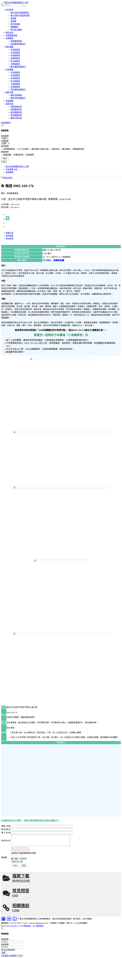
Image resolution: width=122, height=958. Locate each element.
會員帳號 (5, 939)
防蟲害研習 (18, 155)
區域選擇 (5, 136)
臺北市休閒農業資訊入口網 (17, 166)
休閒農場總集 (16, 41)
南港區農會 (15, 58)
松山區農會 (15, 61)
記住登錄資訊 (9, 950)
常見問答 (20, 892)
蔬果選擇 (30, 155)
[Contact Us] (4, 919)
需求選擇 (5, 146)
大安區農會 (15, 84)
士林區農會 (15, 52)
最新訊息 (9, 104)
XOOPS (13, 926)
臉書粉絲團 (58, 260)
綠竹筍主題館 (16, 30)
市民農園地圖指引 (18, 90)
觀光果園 (66, 149)
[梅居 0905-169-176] (7, 178)
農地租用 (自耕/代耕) (40, 149)
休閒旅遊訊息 (16, 107)
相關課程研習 (78, 149)
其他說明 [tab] (9, 236)
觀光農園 (9, 47)
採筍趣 (13, 18)
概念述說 (9, 33)
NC (34, 926)
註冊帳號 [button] (13, 956)
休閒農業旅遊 (11, 35)
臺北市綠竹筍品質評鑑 (20, 15)
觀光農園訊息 (16, 112)
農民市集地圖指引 (18, 98)
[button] (5, 158)
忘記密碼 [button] (5, 956)
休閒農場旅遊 (9, 149)
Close (4, 162)
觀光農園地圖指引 (18, 67)
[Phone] (15, 919)
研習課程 (9, 101)
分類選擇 (5, 141)
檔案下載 (21, 878)
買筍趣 (13, 21)
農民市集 (9, 92)
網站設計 (27, 926)
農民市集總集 (16, 95)
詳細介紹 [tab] (9, 233)
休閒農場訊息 (16, 109)
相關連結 (20, 907)
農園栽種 (7, 155)
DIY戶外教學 (23, 149)
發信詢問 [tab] (9, 239)
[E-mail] (9, 919)
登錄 (3, 953)
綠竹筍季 (9, 10)
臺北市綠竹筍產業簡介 (20, 13)
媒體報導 (14, 27)
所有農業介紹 (12, 169)
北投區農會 (15, 50)
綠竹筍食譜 (15, 24)
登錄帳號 (39, 926)
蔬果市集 (55, 149)
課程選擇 (5, 152)
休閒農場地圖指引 (18, 44)
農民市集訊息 (16, 118)
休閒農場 (9, 38)
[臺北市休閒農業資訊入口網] (15, 3)
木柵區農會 (15, 64)
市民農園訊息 (16, 115)
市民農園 (9, 70)
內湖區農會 (15, 55)
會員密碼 (5, 945)
